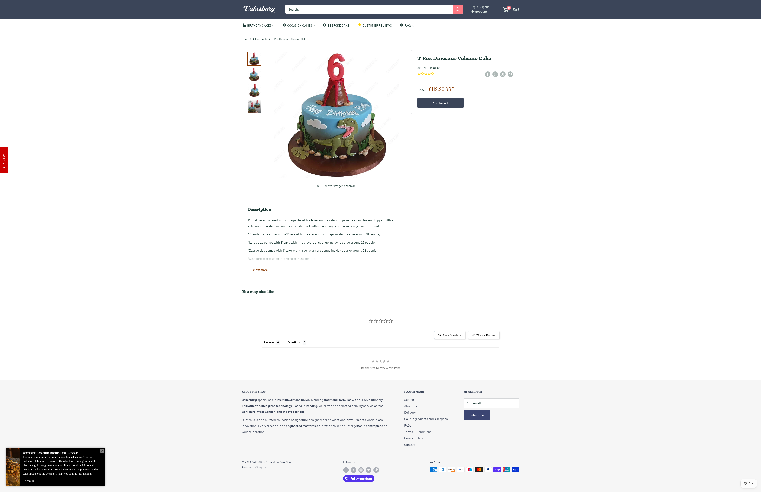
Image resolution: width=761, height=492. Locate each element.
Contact (409, 444)
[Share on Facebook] (487, 74)
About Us (410, 406)
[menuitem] (258, 25)
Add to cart (440, 103)
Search (409, 399)
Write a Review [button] (485, 335)
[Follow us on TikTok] (376, 470)
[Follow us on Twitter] (353, 470)
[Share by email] (510, 74)
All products (260, 39)
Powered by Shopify (254, 467)
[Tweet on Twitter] (503, 74)
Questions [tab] (294, 342)
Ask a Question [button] (452, 335)
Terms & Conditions (418, 431)
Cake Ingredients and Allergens (426, 419)
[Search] (458, 9)
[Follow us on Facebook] (346, 470)
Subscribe (477, 415)
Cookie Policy (413, 438)
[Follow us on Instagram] (361, 470)
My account (479, 11)
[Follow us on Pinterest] (368, 470)
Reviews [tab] (269, 342)
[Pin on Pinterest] (495, 74)
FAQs (407, 425)
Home (245, 39)
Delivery (410, 412)
